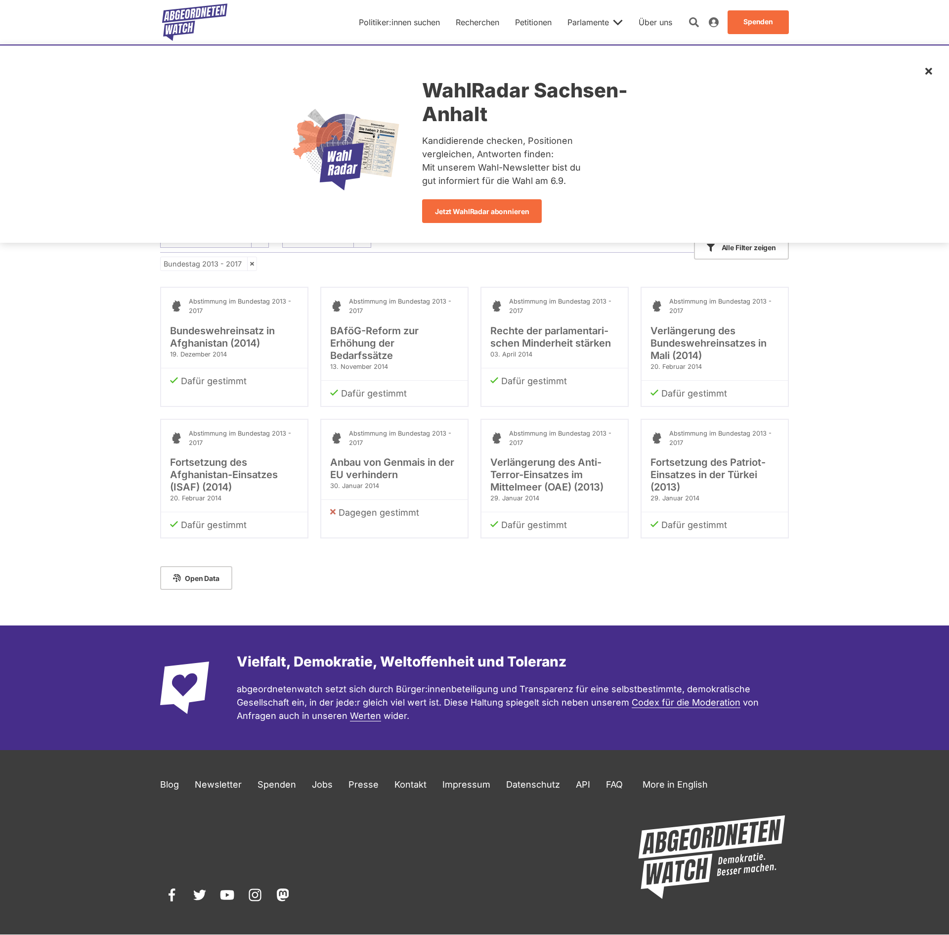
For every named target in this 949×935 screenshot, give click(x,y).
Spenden (277, 784)
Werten (365, 716)
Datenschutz (533, 784)
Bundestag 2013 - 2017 (203, 264)
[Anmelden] (714, 22)
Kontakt (410, 784)
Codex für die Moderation (686, 702)
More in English (675, 784)
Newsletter (218, 784)
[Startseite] (194, 22)
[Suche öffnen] (694, 22)
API (583, 784)
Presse (363, 784)
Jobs (322, 784)
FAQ (614, 784)
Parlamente (588, 22)
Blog (169, 784)
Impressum (466, 784)
